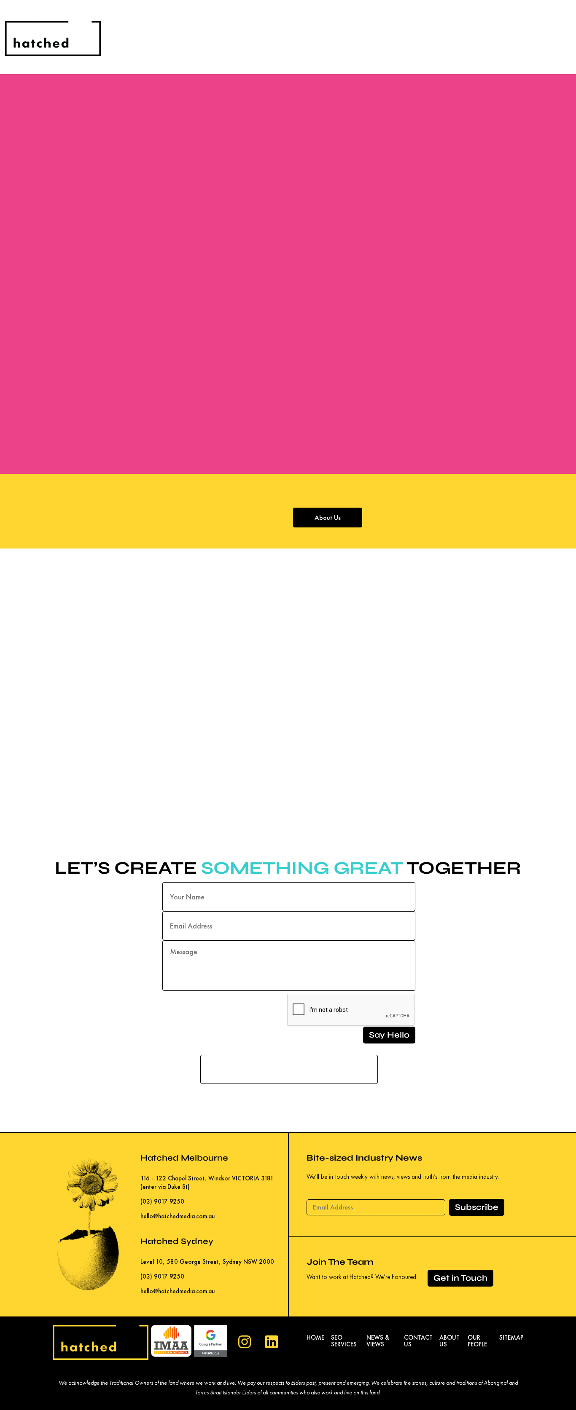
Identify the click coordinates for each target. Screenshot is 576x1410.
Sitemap (511, 1337)
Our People (477, 1341)
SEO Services (344, 1341)
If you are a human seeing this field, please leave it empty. (289, 1049)
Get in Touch (460, 1278)
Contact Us (418, 1341)
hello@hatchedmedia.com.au (177, 1216)
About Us (328, 517)
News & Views (377, 1341)
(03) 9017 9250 (162, 1201)
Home (315, 1337)
